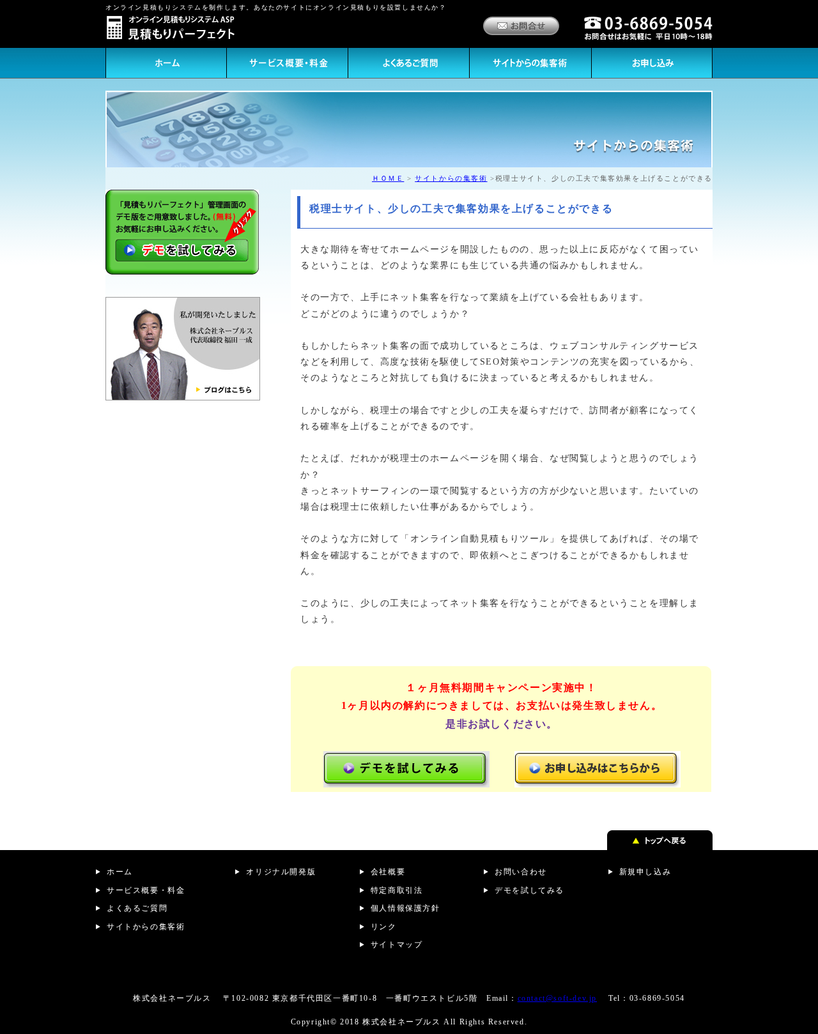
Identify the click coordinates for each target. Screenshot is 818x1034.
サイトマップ (397, 944)
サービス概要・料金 (146, 890)
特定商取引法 (397, 890)
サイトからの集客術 (451, 178)
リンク (384, 926)
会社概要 (388, 871)
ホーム (120, 871)
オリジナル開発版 (281, 871)
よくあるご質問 (137, 908)
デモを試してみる (529, 890)
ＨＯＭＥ (388, 178)
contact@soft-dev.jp (557, 998)
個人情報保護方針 (405, 908)
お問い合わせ (521, 871)
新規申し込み (645, 871)
